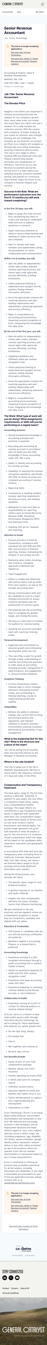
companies (7, 12)
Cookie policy (30, 1255)
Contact (5, 1288)
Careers (14, 1288)
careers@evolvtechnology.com (19, 1183)
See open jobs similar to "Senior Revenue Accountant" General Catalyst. (24, 61)
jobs (19, 12)
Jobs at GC (24, 1288)
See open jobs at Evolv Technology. (21, 53)
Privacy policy (17, 1255)
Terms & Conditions (10, 1293)
